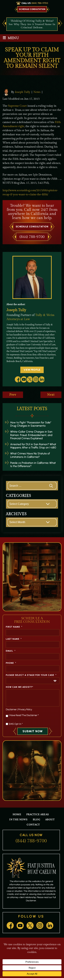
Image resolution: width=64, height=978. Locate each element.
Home (17, 814)
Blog (36, 819)
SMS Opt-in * (16, 724)
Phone (11, 663)
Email (11, 651)
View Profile (32, 369)
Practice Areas (37, 814)
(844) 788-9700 (39, 3)
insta (35, 379)
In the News (18, 819)
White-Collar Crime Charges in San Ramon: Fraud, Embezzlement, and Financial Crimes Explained (31, 435)
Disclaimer (11, 709)
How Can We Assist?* (19, 687)
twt (29, 379)
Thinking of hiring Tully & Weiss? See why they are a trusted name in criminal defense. (32, 24)
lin (41, 379)
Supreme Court (17, 106)
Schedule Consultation (32, 9)
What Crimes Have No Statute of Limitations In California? (30, 455)
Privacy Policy (25, 709)
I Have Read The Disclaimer (24, 715)
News (36, 92)
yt (23, 379)
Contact (33, 824)
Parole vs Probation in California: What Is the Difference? (33, 464)
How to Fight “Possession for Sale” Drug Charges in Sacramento (30, 424)
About (50, 819)
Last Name (14, 639)
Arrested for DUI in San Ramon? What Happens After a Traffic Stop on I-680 (33, 446)
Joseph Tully (22, 92)
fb (17, 379)
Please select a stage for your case (31, 675)
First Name (14, 627)
